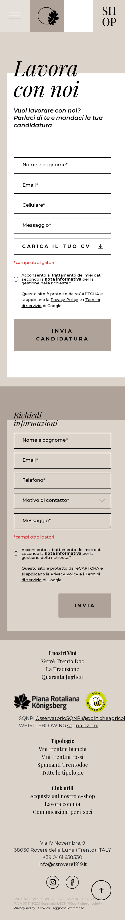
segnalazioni (82, 725)
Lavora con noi (62, 803)
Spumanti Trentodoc (63, 764)
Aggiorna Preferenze (68, 908)
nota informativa (63, 279)
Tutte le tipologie (63, 772)
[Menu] (15, 16)
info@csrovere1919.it (62, 864)
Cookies (44, 908)
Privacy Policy (64, 299)
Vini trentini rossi (62, 756)
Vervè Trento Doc (62, 661)
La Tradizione (62, 669)
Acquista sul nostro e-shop (62, 796)
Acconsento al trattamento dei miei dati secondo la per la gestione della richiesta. (61, 279)
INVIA (85, 605)
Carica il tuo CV (56, 246)
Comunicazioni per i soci (62, 811)
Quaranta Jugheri (63, 676)
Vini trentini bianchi (63, 749)
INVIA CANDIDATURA (62, 335)
